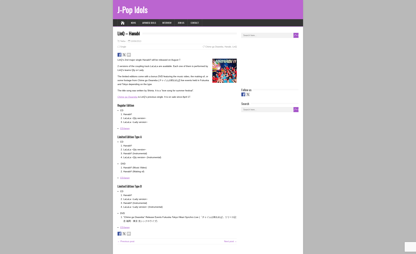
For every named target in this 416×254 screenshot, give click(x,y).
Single (123, 47)
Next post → (230, 241)
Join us (181, 22)
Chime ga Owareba (214, 47)
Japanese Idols (149, 22)
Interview (166, 22)
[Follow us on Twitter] (248, 94)
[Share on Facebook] (119, 55)
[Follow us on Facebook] (243, 94)
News (133, 22)
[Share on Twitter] (124, 55)
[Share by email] (129, 55)
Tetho (122, 41)
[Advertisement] (265, 62)
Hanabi (228, 47)
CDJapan (125, 128)
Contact (195, 22)
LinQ (234, 47)
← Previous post (125, 241)
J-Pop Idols (132, 9)
